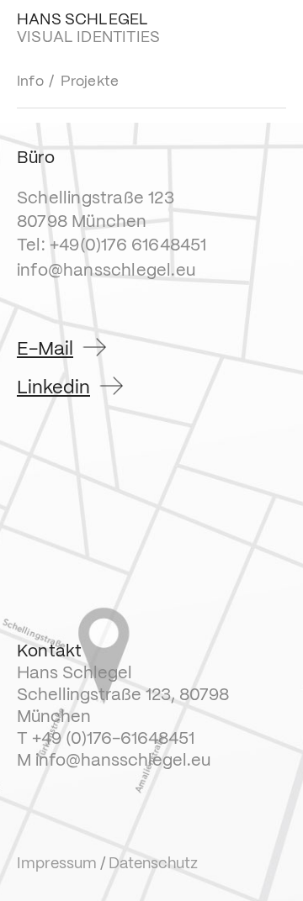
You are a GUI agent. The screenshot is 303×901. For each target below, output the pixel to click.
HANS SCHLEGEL (82, 20)
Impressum (57, 864)
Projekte (90, 81)
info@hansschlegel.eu (106, 271)
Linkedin (53, 388)
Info (30, 81)
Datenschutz (153, 864)
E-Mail (45, 349)
